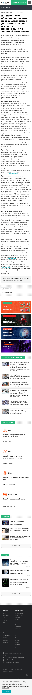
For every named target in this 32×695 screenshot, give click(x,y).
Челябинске (12, 257)
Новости (5, 613)
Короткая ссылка (8, 292)
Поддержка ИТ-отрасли (19, 2)
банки (3, 93)
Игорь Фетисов (6, 101)
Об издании (6, 635)
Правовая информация (12, 662)
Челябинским (5, 213)
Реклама (5, 638)
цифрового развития (8, 106)
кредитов (19, 220)
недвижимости (14, 203)
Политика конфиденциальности (14, 657)
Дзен (16, 647)
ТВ (15, 624)
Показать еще (16, 545)
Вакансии (5, 640)
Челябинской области (16, 36)
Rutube (17, 642)
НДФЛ (3, 192)
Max (16, 635)
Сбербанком (5, 89)
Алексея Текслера (16, 110)
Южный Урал (13, 172)
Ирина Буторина (7, 150)
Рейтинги (5, 618)
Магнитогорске (6, 266)
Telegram (17, 644)
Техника (17, 622)
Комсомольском (6, 264)
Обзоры (5, 620)
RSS (6, 655)
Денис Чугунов (6, 211)
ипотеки (27, 128)
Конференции (19, 613)
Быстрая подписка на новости (14, 653)
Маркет (17, 619)
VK (15, 638)
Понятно (6, 692)
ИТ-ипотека (11, 224)
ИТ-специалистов (23, 62)
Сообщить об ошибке (11, 660)
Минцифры (15, 51)
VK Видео (17, 640)
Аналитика (6, 615)
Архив (4, 622)
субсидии (4, 224)
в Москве (9, 192)
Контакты (5, 642)
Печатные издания (18, 627)
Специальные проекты (19, 616)
